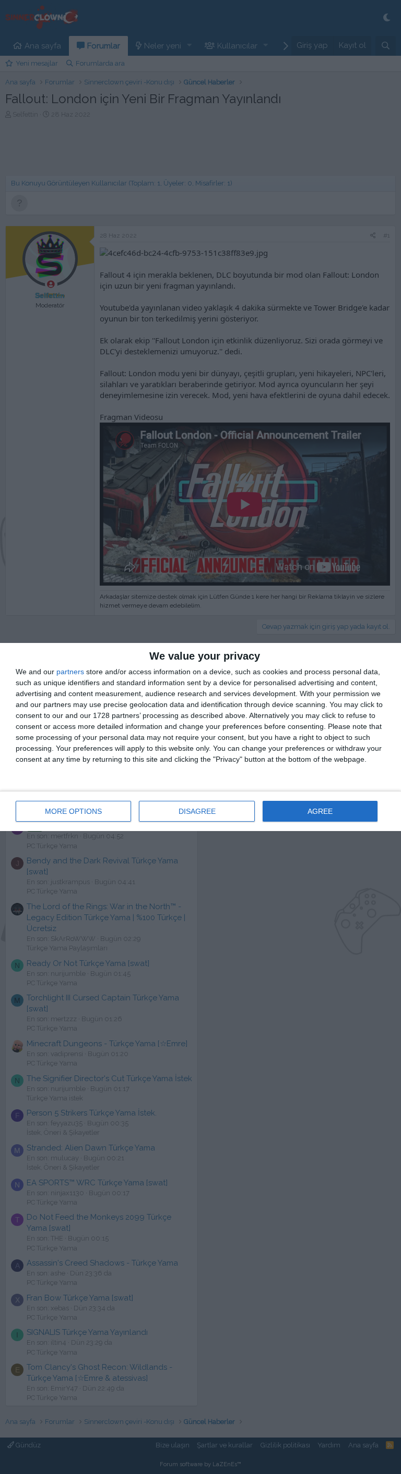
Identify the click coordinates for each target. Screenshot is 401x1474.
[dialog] (200, 737)
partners (70, 671)
